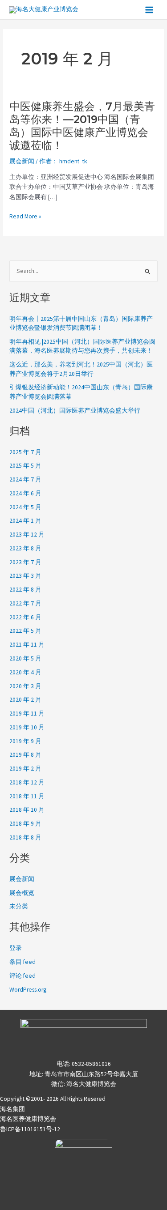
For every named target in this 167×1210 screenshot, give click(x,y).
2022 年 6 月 (25, 617)
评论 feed (22, 976)
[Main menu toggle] (149, 9)
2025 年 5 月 (25, 465)
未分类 (18, 906)
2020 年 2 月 (25, 699)
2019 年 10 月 (27, 727)
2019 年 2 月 (25, 768)
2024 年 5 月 (25, 507)
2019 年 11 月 (27, 713)
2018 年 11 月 (27, 796)
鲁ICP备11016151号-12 (30, 1129)
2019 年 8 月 (25, 754)
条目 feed (22, 962)
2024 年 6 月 (25, 493)
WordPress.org (27, 989)
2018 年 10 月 (27, 810)
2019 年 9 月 (25, 741)
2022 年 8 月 (25, 589)
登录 (15, 948)
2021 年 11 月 (27, 644)
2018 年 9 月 (25, 823)
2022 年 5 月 (25, 631)
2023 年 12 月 (27, 534)
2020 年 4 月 (25, 672)
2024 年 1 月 (25, 520)
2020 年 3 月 (25, 686)
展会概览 (21, 893)
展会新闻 (21, 161)
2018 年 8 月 (25, 837)
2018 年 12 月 (27, 782)
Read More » (25, 217)
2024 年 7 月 (25, 479)
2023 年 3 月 (25, 575)
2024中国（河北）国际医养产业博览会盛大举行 (74, 410)
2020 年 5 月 (25, 658)
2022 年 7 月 (25, 603)
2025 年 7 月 (25, 452)
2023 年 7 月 (25, 562)
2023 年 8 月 (25, 548)
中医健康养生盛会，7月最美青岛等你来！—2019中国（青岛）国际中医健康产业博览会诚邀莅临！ (82, 126)
